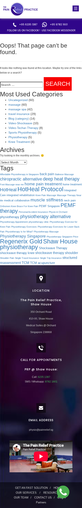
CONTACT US (43, 497)
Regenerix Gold (21, 241)
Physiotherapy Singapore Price (62, 236)
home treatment (72, 184)
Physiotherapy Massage (46, 231)
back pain (47, 174)
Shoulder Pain (7, 258)
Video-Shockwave (20, 123)
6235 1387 (43, 377)
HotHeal (8, 189)
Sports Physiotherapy (22, 132)
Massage (51, 195)
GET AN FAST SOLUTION (31, 487)
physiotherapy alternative (45, 216)
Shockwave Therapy (53, 248)
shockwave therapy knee (17, 253)
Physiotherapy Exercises (24, 226)
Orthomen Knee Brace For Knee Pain (19, 206)
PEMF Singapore (49, 206)
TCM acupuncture (42, 263)
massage (14, 104)
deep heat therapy (61, 179)
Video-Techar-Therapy (23, 128)
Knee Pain (41, 195)
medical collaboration (17, 200)
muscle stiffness (46, 199)
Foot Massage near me (12, 184)
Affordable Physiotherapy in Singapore (19, 174)
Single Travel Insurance (27, 258)
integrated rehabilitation (21, 195)
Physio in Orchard (58, 212)
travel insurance (19, 114)
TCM (25, 263)
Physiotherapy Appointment (14, 222)
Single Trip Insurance (51, 258)
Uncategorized (18, 100)
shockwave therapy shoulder (56, 253)
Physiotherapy (17, 137)
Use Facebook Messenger (58, 30)
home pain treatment (43, 184)
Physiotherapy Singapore (23, 236)
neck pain (70, 200)
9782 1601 (50, 381)
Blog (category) (18, 118)
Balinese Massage (64, 174)
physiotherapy (9, 217)
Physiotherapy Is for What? (19, 231)
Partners (41, 502)
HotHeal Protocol (40, 189)
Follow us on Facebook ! (23, 30)
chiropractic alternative (21, 179)
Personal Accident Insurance (33, 212)
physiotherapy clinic (39, 222)
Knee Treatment (19, 141)
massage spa (17, 109)
